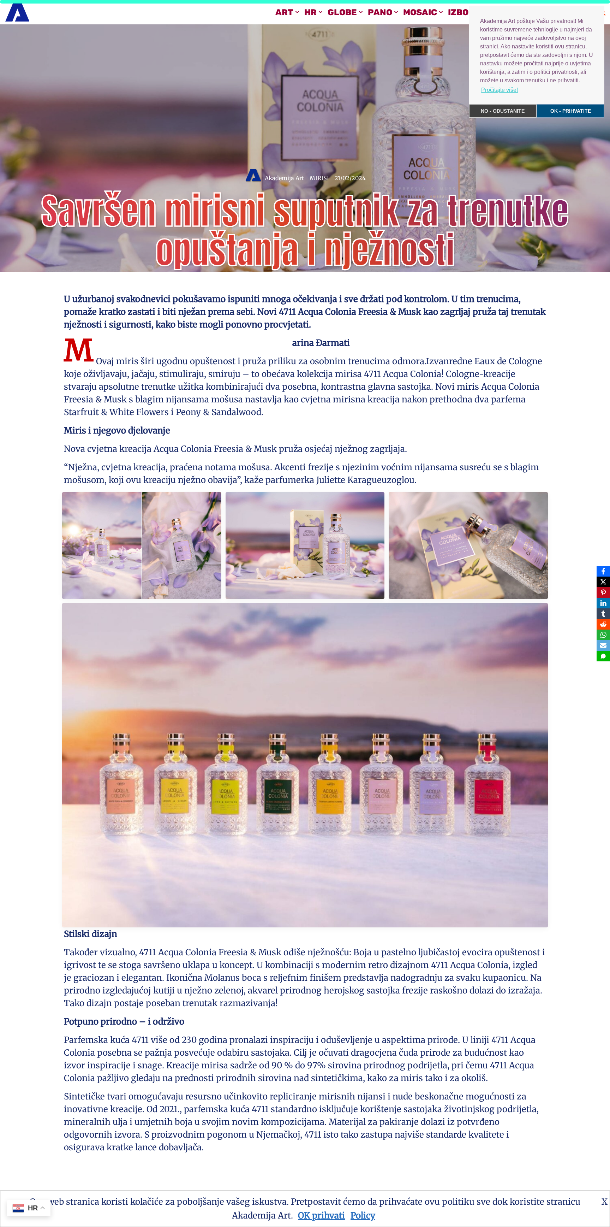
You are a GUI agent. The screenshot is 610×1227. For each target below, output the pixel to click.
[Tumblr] (603, 613)
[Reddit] (603, 624)
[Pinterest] (603, 592)
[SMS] (603, 656)
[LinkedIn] (603, 603)
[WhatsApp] (603, 635)
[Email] (603, 645)
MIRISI (319, 178)
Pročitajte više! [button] (499, 90)
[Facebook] (603, 571)
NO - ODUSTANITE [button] (503, 111)
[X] (603, 582)
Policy (363, 1215)
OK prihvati (321, 1215)
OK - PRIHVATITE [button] (570, 111)
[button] (297, 12)
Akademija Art (284, 178)
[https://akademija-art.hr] (17, 12)
